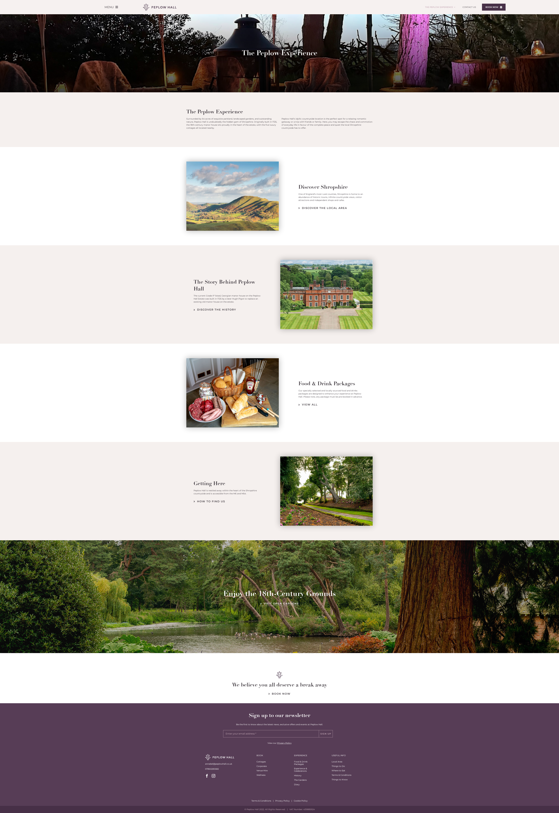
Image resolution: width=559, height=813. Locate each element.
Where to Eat (338, 770)
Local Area (337, 761)
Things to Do (338, 766)
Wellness (261, 775)
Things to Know (340, 779)
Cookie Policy (301, 800)
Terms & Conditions (341, 775)
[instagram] (213, 776)
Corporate (261, 766)
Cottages (261, 761)
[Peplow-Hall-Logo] (159, 4)
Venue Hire (262, 770)
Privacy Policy (284, 743)
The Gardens (300, 780)
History (297, 775)
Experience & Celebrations (300, 769)
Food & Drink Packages (300, 762)
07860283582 (212, 769)
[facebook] (207, 776)
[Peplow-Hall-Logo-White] (219, 755)
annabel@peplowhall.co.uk (218, 764)
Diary (297, 784)
